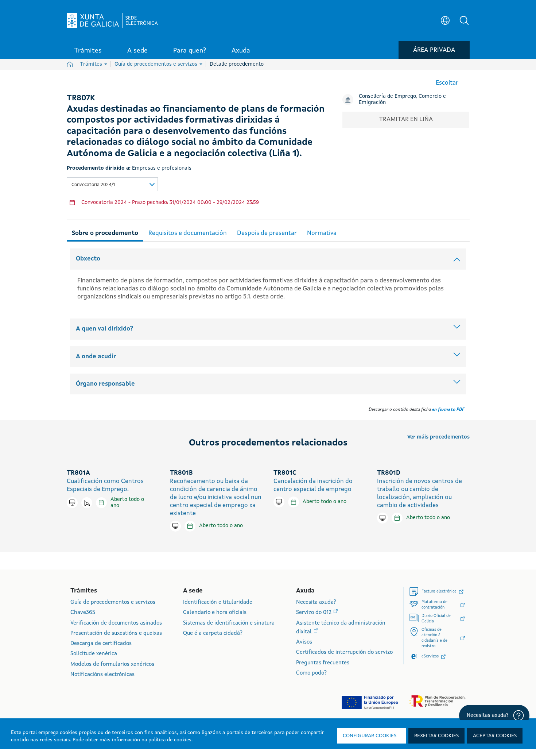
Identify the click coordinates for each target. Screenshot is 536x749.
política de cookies (169, 739)
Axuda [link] (241, 50)
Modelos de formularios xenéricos (112, 664)
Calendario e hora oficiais (214, 612)
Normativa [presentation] (322, 233)
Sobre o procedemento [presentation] (105, 233)
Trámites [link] (88, 50)
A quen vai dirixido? (104, 329)
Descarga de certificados (101, 643)
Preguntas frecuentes (322, 663)
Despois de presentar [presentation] (267, 233)
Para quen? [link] (189, 50)
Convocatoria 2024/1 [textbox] (93, 184)
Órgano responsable (105, 384)
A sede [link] (137, 50)
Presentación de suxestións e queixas (116, 633)
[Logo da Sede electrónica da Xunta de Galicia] (112, 20)
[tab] (105, 232)
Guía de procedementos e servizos (156, 64)
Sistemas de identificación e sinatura (229, 623)
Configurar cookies (369, 735)
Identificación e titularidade (217, 602)
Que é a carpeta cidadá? (212, 633)
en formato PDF (448, 410)
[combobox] (112, 184)
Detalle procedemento (237, 64)
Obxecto (88, 259)
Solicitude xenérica (93, 654)
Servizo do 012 (314, 612)
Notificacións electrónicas (102, 674)
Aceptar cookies (495, 735)
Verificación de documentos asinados (116, 623)
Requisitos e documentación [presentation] (187, 233)
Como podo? (311, 673)
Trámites (92, 64)
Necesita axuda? (316, 602)
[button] (464, 20)
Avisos (304, 642)
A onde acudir (96, 357)
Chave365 (82, 612)
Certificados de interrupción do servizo (344, 652)
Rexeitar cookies (436, 735)
